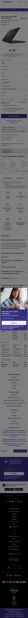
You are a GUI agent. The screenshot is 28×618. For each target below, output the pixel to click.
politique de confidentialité (15, 312)
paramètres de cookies (10, 310)
